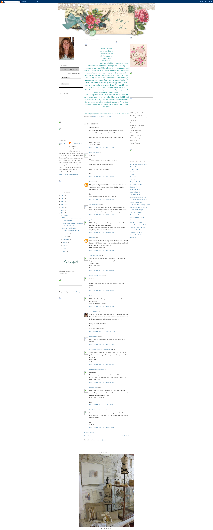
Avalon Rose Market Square (138, 164)
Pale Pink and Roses (136, 212)
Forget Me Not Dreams (136, 182)
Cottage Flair (77, 143)
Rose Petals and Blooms (137, 217)
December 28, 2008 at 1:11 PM (101, 147)
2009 (63, 210)
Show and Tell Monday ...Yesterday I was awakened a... (72, 229)
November (66, 234)
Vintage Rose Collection (137, 235)
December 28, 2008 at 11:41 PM (102, 331)
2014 (63, 196)
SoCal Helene (93, 311)
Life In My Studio (135, 195)
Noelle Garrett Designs (96, 276)
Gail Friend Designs (136, 184)
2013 (63, 198)
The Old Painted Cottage (96, 410)
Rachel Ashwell (134, 215)
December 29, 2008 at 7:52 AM (102, 365)
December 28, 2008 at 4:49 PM (101, 199)
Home (106, 436)
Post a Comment (89, 432)
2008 (63, 213)
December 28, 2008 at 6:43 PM (101, 233)
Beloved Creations (135, 167)
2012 (63, 201)
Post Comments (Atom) (99, 440)
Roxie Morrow (93, 387)
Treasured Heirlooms (136, 232)
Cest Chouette (134, 172)
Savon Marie (133, 220)
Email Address (66, 77)
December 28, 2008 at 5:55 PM (101, 215)
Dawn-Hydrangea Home (96, 370)
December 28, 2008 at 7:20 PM (101, 271)
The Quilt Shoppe (94, 255)
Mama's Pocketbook (136, 202)
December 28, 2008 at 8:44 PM (101, 306)
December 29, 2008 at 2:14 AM (102, 344)
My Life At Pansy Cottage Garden (140, 205)
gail (90, 220)
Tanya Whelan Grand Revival (139, 225)
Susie (91, 296)
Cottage (132, 179)
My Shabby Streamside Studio (139, 207)
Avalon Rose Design (74, 292)
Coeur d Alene (134, 177)
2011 (63, 204)
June (64, 248)
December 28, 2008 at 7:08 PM (101, 250)
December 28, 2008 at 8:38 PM (101, 291)
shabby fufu (133, 237)
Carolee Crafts (93, 336)
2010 (63, 207)
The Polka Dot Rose (136, 230)
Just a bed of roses (94, 204)
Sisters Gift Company (136, 222)
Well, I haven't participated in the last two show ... (72, 219)
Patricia (91, 182)
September (66, 240)
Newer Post (87, 436)
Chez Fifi (132, 174)
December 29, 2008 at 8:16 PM (101, 427)
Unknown (92, 238)
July (64, 245)
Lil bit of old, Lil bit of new (138, 197)
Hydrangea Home (135, 189)
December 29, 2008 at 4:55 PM (101, 405)
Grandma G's (133, 187)
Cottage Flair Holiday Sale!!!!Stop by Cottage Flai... (72, 224)
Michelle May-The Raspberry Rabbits (100, 349)
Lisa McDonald (94, 152)
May (64, 251)
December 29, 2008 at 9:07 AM (102, 382)
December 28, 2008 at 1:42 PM (101, 177)
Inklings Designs (135, 192)
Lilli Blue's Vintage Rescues (138, 199)
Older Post (125, 436)
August (65, 242)
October (65, 237)
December (66, 215)
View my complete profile (68, 174)
